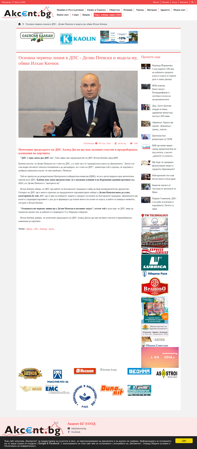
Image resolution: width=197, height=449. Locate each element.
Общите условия (159, 443)
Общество (114, 10)
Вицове (86, 15)
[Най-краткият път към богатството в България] (146, 176)
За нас (174, 2)
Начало (156, 2)
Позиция (127, 10)
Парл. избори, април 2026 (107, 15)
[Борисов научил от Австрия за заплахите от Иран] (146, 186)
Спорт (75, 15)
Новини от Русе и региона (70, 10)
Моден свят (179, 10)
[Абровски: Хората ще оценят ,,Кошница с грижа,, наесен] (146, 123)
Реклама (165, 2)
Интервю (152, 10)
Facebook (75, 432)
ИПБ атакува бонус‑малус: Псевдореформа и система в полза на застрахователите (161, 92)
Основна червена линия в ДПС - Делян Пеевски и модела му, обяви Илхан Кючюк (66, 24)
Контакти (184, 2)
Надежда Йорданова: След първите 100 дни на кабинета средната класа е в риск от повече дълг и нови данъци (164, 72)
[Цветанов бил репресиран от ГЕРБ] (146, 136)
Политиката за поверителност (20, 445)
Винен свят (63, 15)
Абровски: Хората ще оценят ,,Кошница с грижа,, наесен (162, 126)
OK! (184, 441)
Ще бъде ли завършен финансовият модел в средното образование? (163, 165)
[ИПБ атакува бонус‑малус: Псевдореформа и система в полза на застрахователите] (146, 86)
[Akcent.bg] (28, 12)
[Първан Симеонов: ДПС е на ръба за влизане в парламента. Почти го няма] (146, 199)
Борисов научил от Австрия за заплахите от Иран (164, 188)
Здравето (165, 10)
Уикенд (140, 10)
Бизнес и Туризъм (96, 10)
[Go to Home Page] (19, 24)
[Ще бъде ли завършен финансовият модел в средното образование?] (146, 162)
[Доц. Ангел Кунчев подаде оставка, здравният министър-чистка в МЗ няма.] (146, 107)
